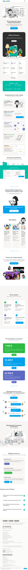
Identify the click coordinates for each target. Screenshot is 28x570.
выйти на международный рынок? (8, 102)
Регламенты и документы (6, 530)
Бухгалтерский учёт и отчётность (7, 537)
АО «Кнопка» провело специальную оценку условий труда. (14, 546)
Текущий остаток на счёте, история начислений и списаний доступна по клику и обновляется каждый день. (8, 150)
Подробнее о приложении (14, 186)
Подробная (7, 146)
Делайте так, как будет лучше (9, 112)
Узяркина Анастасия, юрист (18, 112)
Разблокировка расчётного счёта (7, 536)
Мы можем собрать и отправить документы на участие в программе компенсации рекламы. (19, 114)
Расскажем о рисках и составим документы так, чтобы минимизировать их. (8, 115)
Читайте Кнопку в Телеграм (6, 548)
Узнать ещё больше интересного (14, 250)
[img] (20, 152)
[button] (24, 1)
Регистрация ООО (5, 538)
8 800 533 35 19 (5, 528)
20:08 (22, 115)
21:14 (22, 117)
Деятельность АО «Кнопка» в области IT (8, 541)
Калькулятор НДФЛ (5, 539)
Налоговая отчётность (5, 534)
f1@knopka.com (10, 528)
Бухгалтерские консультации (6, 535)
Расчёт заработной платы (6, 533)
